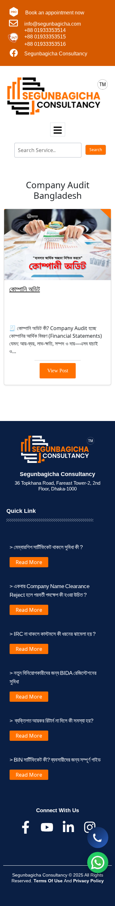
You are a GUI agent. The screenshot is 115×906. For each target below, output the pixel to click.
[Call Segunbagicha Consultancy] (97, 837)
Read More (29, 562)
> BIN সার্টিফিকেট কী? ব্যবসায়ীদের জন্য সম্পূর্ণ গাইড (55, 759)
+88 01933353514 (45, 30)
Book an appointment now (54, 12)
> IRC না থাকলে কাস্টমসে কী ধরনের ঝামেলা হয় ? (53, 633)
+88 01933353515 (45, 36)
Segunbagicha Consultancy (55, 53)
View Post (57, 370)
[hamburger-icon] (57, 129)
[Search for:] (44, 150)
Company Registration (39, 317)
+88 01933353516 (45, 44)
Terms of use (49, 880)
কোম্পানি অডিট (24, 289)
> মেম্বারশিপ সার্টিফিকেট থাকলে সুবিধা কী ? (46, 547)
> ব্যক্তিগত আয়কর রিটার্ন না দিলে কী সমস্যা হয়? (51, 720)
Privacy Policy (88, 880)
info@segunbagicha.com (52, 24)
